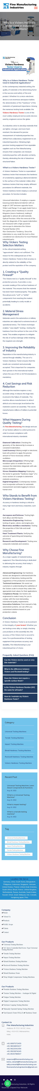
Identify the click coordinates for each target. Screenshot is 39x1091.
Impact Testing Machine (15, 846)
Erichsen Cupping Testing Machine (15, 1005)
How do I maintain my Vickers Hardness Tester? (16, 698)
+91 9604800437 (14, 1046)
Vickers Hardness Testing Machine (18, 854)
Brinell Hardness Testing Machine (18, 842)
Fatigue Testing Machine (12, 997)
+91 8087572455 (14, 1043)
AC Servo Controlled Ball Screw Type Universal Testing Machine (19, 949)
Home (5, 913)
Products (6, 920)
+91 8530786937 (14, 1054)
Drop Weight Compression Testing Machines (19, 977)
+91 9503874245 (14, 1051)
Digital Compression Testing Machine (16, 1001)
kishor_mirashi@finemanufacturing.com (22, 1062)
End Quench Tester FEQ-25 (13, 1013)
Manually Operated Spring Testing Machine (18, 1009)
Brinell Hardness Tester (11, 973)
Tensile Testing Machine (15, 850)
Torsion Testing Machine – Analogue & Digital (19, 993)
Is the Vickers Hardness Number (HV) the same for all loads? (19, 688)
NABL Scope (8, 924)
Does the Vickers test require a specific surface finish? (16, 679)
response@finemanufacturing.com (20, 1059)
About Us (7, 917)
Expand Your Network (19, 1087)
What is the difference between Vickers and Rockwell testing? (16, 670)
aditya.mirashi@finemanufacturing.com (22, 1064)
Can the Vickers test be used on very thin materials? (19, 661)
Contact (6, 932)
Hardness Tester (31, 1013)
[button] (35, 7)
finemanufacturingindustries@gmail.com (22, 1067)
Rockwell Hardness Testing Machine (16, 965)
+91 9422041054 (14, 1049)
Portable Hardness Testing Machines (16, 989)
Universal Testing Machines (16, 838)
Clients (5, 928)
